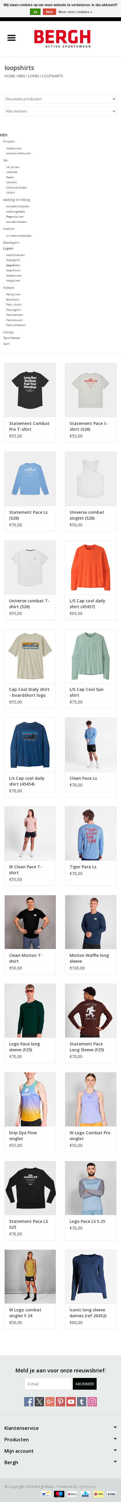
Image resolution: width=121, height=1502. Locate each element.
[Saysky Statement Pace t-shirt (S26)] (91, 390)
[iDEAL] (97, 1493)
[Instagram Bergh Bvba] (92, 1401)
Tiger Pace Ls (83, 866)
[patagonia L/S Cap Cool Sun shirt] (91, 656)
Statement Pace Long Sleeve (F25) (87, 1046)
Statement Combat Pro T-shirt (29, 426)
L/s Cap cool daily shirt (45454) (27, 781)
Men (21, 76)
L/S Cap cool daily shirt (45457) (87, 603)
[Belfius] (71, 1493)
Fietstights (13, 310)
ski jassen (13, 167)
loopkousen (14, 148)
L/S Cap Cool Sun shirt (87, 692)
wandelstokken (16, 222)
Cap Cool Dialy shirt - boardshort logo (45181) (29, 692)
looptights (13, 260)
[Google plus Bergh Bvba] (50, 1401)
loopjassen (13, 280)
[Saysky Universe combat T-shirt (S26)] (30, 567)
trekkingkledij (15, 211)
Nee (49, 12)
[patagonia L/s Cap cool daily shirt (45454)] (30, 745)
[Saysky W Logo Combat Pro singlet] (91, 1099)
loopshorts (13, 270)
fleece (10, 177)
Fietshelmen (14, 315)
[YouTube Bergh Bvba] (71, 1401)
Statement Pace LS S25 (28, 1224)
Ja (35, 12)
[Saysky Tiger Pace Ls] (91, 833)
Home (9, 76)
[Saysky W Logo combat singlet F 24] (30, 1276)
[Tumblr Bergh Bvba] (81, 1401)
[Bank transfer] (110, 1493)
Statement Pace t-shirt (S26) (89, 426)
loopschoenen (15, 255)
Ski (5, 160)
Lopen (33, 76)
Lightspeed (87, 1486)
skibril (10, 192)
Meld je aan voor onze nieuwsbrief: (60, 1370)
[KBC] (84, 1493)
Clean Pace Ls (83, 778)
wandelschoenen (17, 206)
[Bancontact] (45, 1493)
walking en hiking (16, 199)
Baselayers (11, 242)
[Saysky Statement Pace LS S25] (30, 1188)
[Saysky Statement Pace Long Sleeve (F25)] (91, 1011)
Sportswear (12, 337)
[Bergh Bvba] (72, 38)
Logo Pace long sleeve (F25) (24, 1046)
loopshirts (52, 76)
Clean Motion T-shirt (26, 958)
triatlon (9, 228)
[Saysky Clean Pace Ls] (91, 745)
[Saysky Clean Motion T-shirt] (30, 922)
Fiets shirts (14, 304)
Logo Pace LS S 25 (87, 1221)
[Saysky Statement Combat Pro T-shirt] (30, 390)
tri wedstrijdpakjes (19, 236)
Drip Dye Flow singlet (23, 1135)
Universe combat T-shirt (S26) (29, 603)
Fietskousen (14, 320)
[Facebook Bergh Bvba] (28, 1401)
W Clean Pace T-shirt (25, 869)
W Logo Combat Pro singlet (90, 1135)
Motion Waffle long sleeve (89, 958)
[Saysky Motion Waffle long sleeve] (91, 922)
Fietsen (8, 287)
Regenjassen (15, 216)
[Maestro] (58, 1493)
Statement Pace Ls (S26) (28, 515)
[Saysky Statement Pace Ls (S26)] (30, 479)
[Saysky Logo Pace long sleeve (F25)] (30, 1011)
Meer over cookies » (75, 12)
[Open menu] (11, 37)
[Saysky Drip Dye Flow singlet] (30, 1099)
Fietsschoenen (16, 325)
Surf (6, 343)
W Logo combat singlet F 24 (25, 1312)
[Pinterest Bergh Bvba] (60, 1401)
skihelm (11, 182)
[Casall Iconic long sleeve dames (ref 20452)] (91, 1276)
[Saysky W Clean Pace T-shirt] (30, 833)
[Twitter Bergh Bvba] (39, 1401)
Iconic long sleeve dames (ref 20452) (88, 1312)
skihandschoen (16, 187)
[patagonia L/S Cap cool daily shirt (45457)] (91, 567)
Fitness (8, 332)
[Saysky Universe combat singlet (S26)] (91, 479)
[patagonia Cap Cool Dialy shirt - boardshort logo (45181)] (30, 656)
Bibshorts (12, 299)
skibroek (11, 172)
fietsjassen (13, 294)
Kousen (9, 141)
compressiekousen (18, 153)
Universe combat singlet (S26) (87, 515)
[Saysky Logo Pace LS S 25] (91, 1188)
